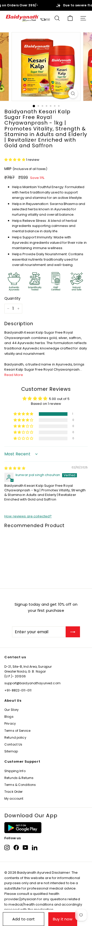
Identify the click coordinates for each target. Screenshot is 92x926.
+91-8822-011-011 (17, 690)
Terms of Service (17, 730)
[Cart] (70, 18)
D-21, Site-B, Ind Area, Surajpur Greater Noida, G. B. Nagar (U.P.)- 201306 (28, 671)
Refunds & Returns (18, 778)
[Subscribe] (73, 632)
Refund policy (15, 737)
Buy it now (63, 919)
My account (13, 798)
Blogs (9, 716)
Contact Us (13, 744)
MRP (25, 168)
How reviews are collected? (28, 516)
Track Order (13, 791)
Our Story (11, 710)
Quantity (12, 298)
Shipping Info (15, 771)
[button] (15, 159)
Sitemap (11, 751)
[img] (14, 468)
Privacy (10, 723)
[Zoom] (73, 93)
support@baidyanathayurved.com (32, 683)
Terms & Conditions (20, 785)
